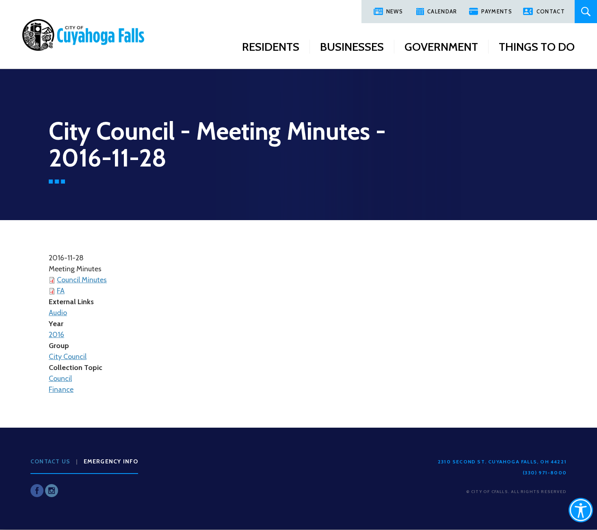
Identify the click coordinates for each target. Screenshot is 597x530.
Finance (61, 389)
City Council (68, 356)
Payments (496, 11)
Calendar (442, 11)
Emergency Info (111, 461)
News (394, 11)
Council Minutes (82, 279)
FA (61, 290)
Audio (58, 312)
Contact (550, 11)
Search (586, 11)
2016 (56, 334)
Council (60, 378)
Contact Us (50, 461)
